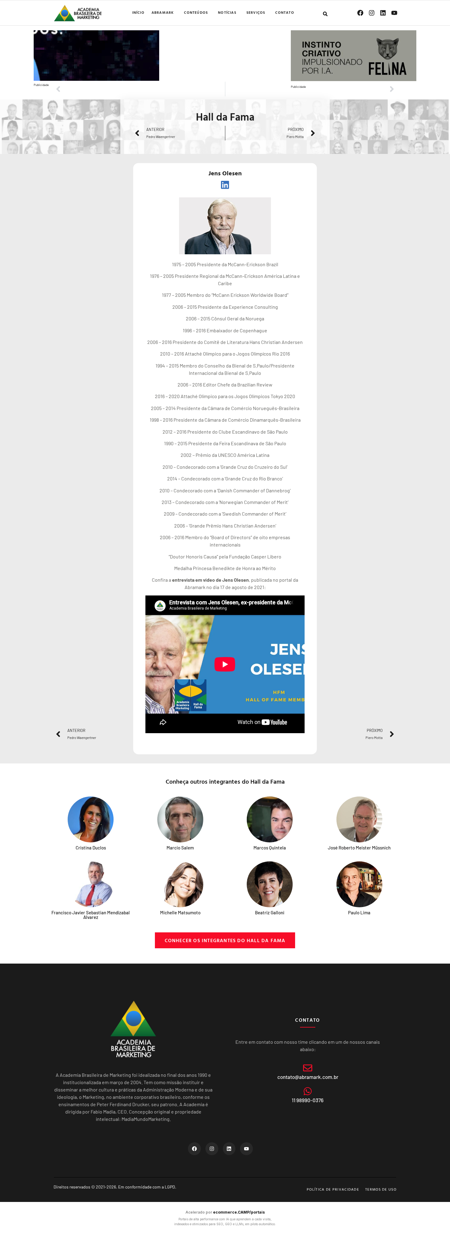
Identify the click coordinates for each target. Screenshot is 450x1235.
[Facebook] (360, 13)
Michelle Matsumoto (180, 912)
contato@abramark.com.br (307, 1077)
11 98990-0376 (308, 1100)
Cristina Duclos (91, 847)
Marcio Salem (180, 847)
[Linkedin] (383, 13)
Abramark (163, 12)
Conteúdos (196, 12)
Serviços (255, 12)
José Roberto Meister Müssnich (359, 847)
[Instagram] (372, 13)
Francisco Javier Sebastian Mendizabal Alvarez (90, 915)
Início (138, 12)
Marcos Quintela (269, 847)
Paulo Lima (359, 912)
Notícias (227, 12)
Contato (284, 12)
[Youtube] (394, 13)
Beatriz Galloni (269, 912)
